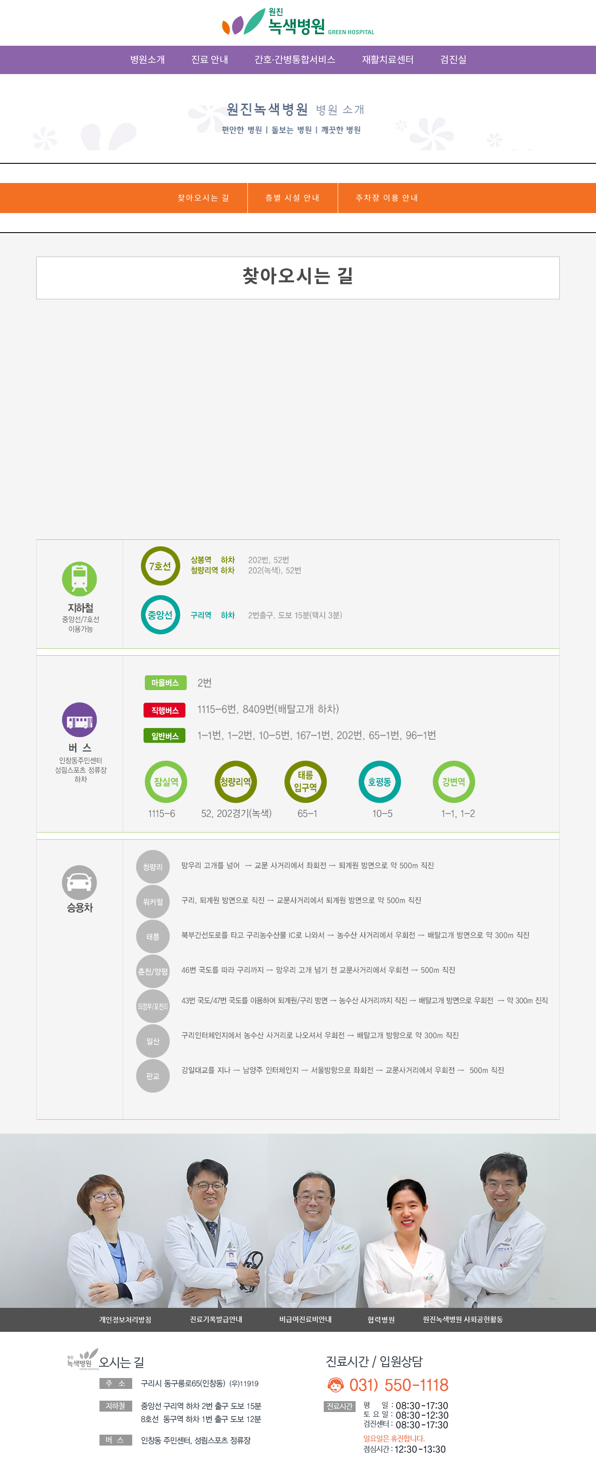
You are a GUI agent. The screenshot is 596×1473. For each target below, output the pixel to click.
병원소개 (147, 60)
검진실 (453, 60)
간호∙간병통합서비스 (295, 60)
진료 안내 (209, 60)
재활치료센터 (388, 60)
